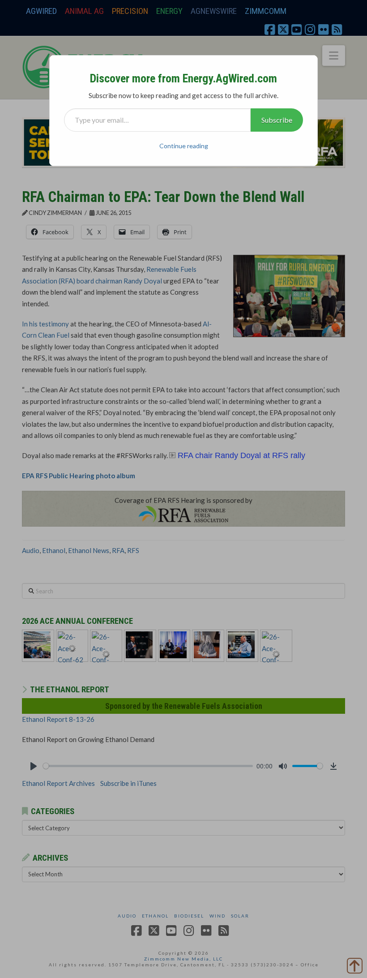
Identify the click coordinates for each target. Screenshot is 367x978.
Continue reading (183, 146)
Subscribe (276, 120)
